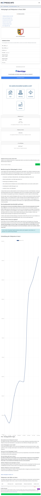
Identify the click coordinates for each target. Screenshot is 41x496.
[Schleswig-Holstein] (20, 32)
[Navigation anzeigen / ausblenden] (39, 3)
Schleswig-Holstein (5, 6)
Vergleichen (37, 164)
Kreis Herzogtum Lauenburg (13, 6)
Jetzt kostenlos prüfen (20, 77)
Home (1, 6)
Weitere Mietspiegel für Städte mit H (7, 474)
